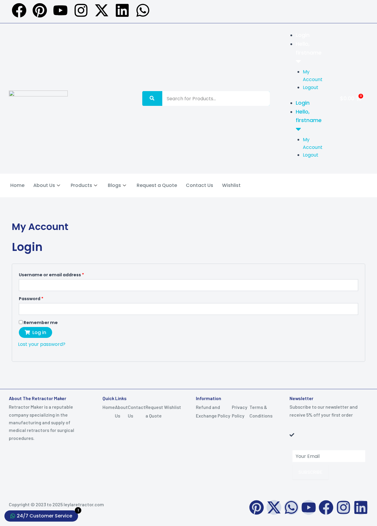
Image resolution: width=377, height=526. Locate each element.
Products (81, 185)
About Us (44, 185)
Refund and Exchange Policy (213, 411)
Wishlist (231, 185)
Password (41, 298)
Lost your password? (41, 344)
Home (17, 185)
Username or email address (61, 274)
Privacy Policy (239, 411)
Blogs (114, 185)
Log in (39, 332)
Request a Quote (157, 185)
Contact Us (199, 185)
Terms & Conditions (260, 411)
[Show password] (353, 308)
